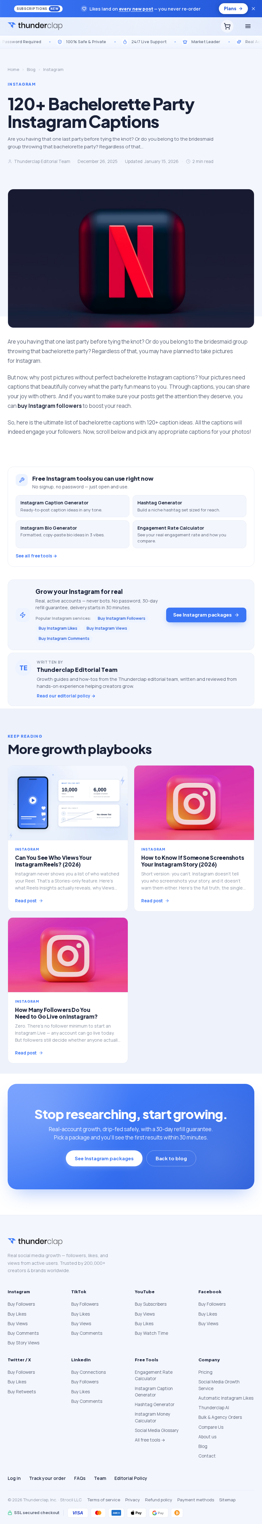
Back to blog (171, 1158)
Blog (31, 69)
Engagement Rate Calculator (154, 1375)
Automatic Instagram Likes (225, 1398)
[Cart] (227, 26)
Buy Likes (17, 1314)
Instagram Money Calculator (152, 1417)
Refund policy (158, 1500)
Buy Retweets (22, 1392)
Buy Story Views (23, 1343)
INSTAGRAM (22, 84)
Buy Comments (23, 1333)
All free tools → (150, 1440)
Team (100, 1478)
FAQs (80, 1478)
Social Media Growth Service (219, 1385)
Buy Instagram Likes (58, 628)
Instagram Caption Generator (154, 1392)
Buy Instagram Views (107, 628)
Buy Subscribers (150, 1304)
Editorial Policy (130, 1478)
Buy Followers (21, 1304)
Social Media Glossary (157, 1430)
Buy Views (17, 1323)
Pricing (205, 1372)
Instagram (53, 69)
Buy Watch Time (151, 1333)
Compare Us (210, 1427)
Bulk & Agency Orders (220, 1417)
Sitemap (227, 1500)
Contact (207, 1456)
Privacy (132, 1500)
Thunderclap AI (213, 1408)
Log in (14, 1478)
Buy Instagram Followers (121, 618)
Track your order (47, 1478)
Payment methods (195, 1500)
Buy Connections (88, 1372)
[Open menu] (248, 26)
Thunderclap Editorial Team (42, 161)
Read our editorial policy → (66, 696)
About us (207, 1437)
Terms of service (104, 1500)
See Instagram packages (202, 614)
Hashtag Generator (154, 1404)
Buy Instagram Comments (64, 638)
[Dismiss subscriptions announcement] (253, 8)
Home (13, 69)
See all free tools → (36, 556)
